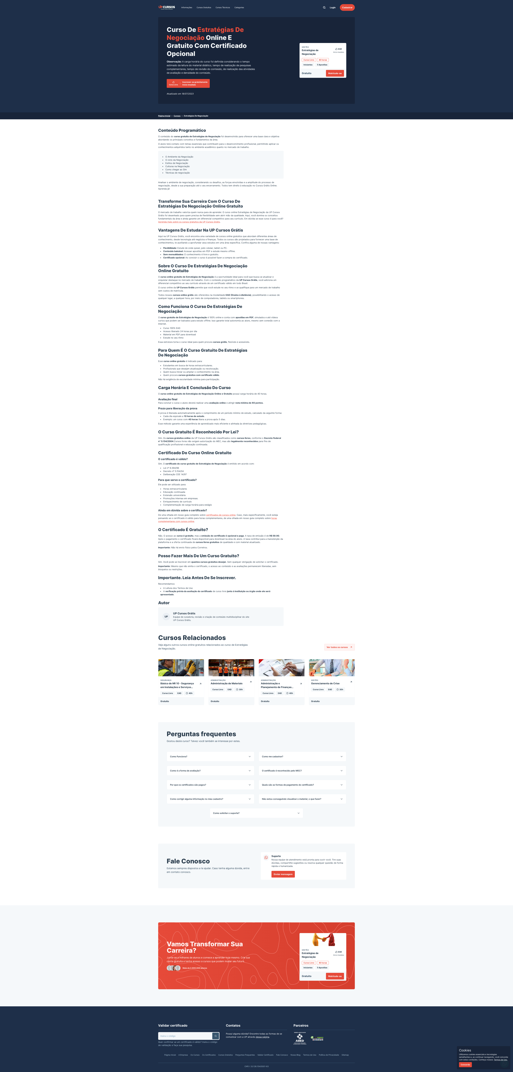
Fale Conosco (282, 1055)
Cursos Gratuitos (204, 7)
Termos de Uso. (501, 1060)
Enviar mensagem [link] (283, 874)
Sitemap (345, 1055)
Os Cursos (195, 1055)
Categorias (239, 7)
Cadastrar (347, 7)
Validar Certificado (265, 1055)
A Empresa (183, 1055)
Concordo (465, 1064)
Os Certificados (209, 1055)
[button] (215, 1036)
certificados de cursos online (221, 515)
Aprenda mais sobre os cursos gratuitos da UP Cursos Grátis (189, 221)
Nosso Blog (295, 1055)
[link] (166, 7)
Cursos (177, 116)
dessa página (262, 1037)
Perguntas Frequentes (245, 1055)
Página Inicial (164, 116)
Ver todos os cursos (337, 647)
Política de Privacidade (329, 1055)
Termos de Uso (185, 588)
